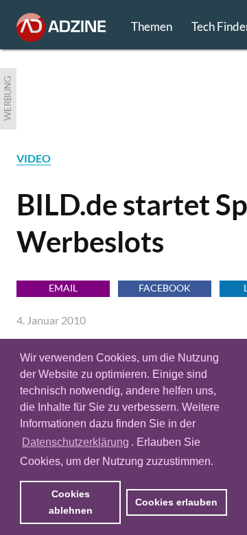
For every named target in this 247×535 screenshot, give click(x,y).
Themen (151, 26)
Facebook (165, 288)
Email (63, 288)
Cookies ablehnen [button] (71, 502)
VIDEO (33, 158)
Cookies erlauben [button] (176, 502)
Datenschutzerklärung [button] (75, 442)
